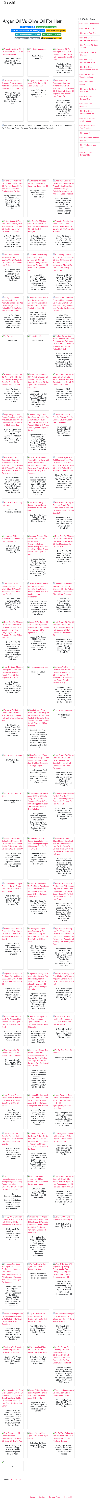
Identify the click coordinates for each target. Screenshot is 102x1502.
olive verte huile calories (46, 27)
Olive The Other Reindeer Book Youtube (88, 68)
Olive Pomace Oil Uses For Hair (88, 46)
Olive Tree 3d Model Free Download (87, 126)
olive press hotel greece (56, 30)
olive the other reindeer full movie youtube (27, 30)
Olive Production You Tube (87, 146)
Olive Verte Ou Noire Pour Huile (87, 90)
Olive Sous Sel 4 (85, 133)
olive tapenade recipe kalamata (27, 38)
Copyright (68, 1497)
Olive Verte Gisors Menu (89, 23)
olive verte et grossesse (52, 34)
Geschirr (10, 2)
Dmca (32, 1497)
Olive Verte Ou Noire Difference (87, 53)
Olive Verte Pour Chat (88, 33)
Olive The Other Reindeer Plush (85, 153)
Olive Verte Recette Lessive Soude (87, 119)
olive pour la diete (28, 27)
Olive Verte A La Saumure (85, 104)
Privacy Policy (54, 1497)
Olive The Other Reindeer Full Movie (87, 61)
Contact (42, 1497)
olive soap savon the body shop (28, 34)
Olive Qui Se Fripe (86, 28)
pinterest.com (16, 1479)
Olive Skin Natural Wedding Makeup (86, 75)
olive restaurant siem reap (51, 38)
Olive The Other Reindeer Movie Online (88, 39)
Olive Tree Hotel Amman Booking (89, 138)
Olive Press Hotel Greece (86, 82)
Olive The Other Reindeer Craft (85, 97)
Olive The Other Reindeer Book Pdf (86, 112)
